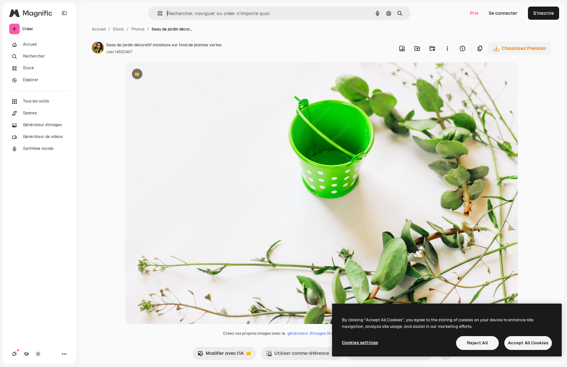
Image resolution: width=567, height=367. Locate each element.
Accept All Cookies (528, 343)
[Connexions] (14, 354)
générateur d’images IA (308, 333)
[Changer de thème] (38, 354)
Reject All (477, 343)
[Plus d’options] (447, 48)
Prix (474, 13)
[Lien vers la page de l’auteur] (98, 49)
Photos (137, 29)
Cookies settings (360, 342)
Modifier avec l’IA (221, 355)
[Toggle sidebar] (64, 13)
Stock (118, 29)
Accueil (99, 29)
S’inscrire (543, 13)
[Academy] (26, 354)
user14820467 (119, 52)
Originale (168, 75)
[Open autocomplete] (157, 13)
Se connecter (503, 13)
